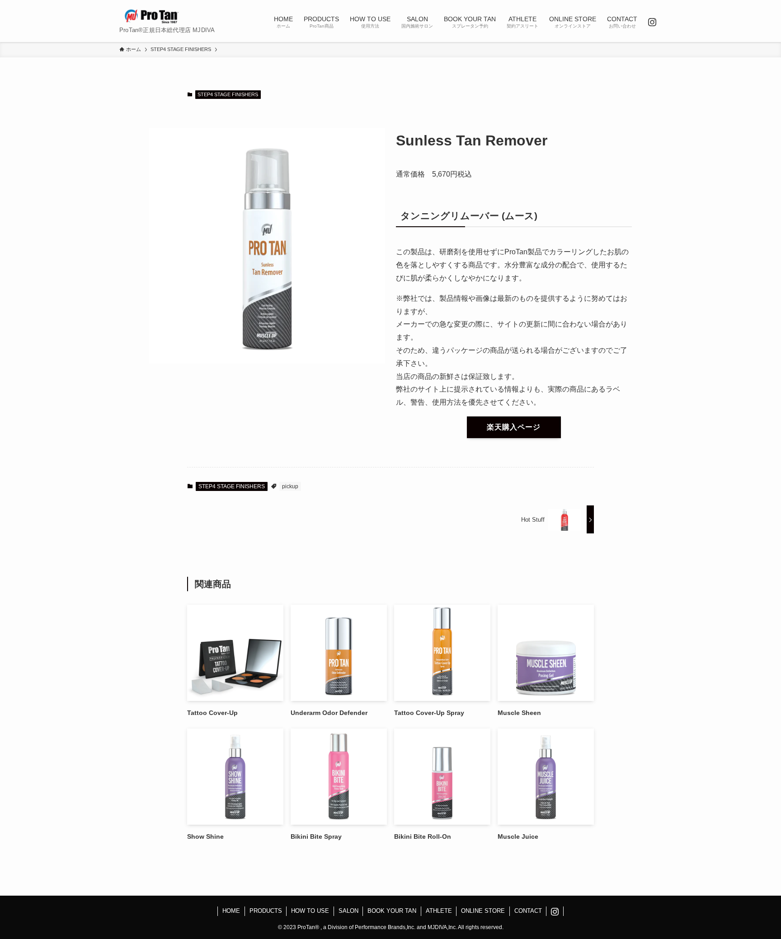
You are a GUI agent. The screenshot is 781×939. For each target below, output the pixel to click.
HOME (231, 910)
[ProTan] (151, 16)
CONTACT (528, 910)
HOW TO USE (310, 910)
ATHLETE (439, 910)
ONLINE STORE (483, 910)
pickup (290, 486)
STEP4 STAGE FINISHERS (228, 94)
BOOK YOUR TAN (391, 910)
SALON (348, 910)
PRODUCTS (265, 910)
